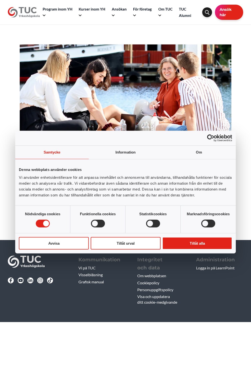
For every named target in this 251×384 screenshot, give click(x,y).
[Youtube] (21, 280)
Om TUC (165, 9)
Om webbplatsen (151, 275)
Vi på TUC (87, 267)
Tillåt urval (126, 243)
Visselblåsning (90, 274)
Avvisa (54, 243)
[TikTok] (50, 280)
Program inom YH (57, 9)
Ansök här (226, 12)
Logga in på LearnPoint (215, 267)
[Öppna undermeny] (44, 15)
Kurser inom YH (92, 9)
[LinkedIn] (30, 280)
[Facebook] (11, 280)
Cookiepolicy (148, 282)
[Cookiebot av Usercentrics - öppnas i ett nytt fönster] (210, 138)
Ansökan (119, 9)
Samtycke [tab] (52, 152)
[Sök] (207, 12)
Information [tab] (125, 152)
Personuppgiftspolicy (155, 289)
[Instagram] (40, 280)
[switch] (98, 224)
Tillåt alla (197, 243)
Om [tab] (199, 152)
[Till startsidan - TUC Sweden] (24, 12)
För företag (142, 9)
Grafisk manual (91, 281)
